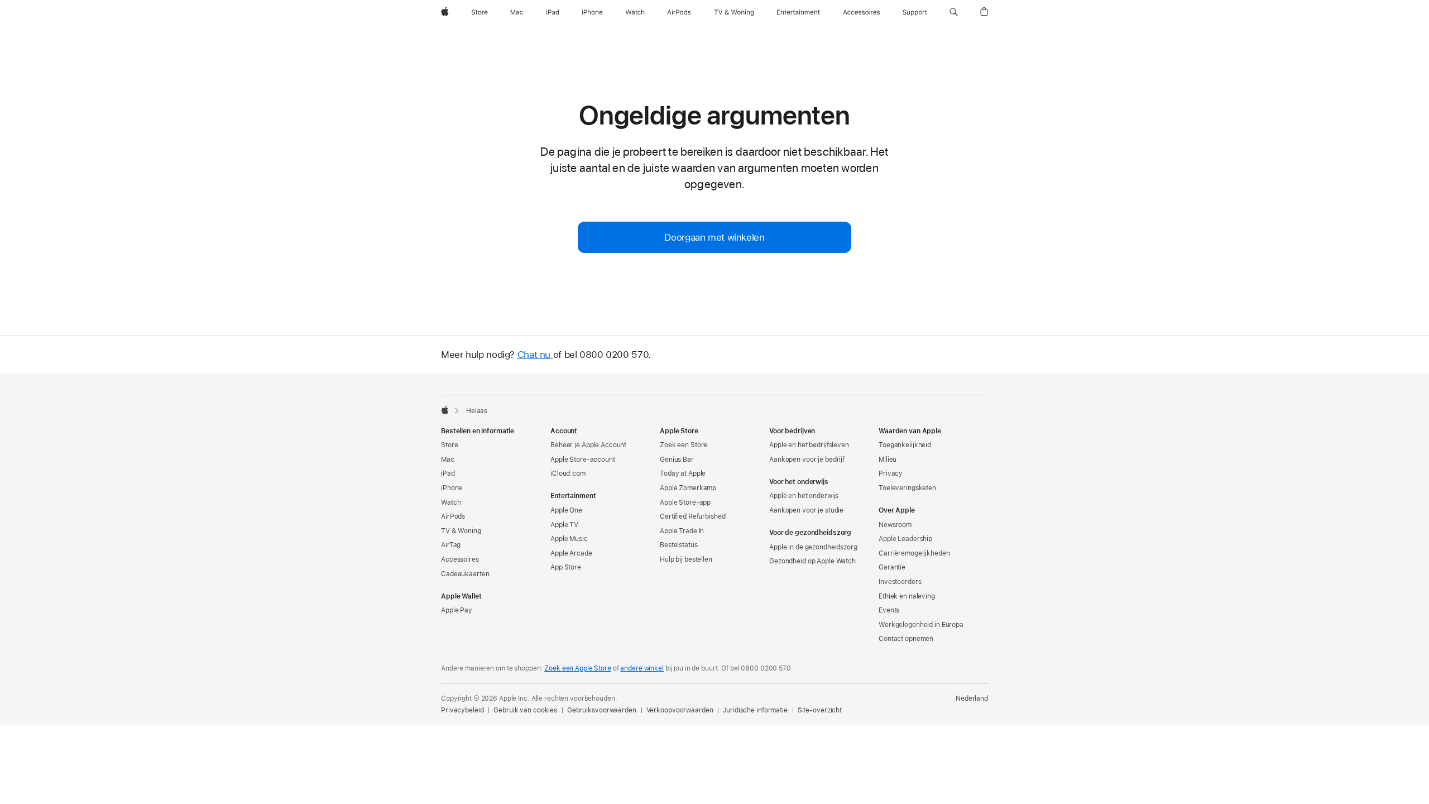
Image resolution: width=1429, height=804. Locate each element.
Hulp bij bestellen (686, 559)
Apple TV (564, 525)
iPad (448, 473)
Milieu (887, 459)
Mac (447, 459)
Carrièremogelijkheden (914, 553)
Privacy (891, 473)
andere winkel (641, 668)
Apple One (566, 510)
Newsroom (895, 525)
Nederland (972, 698)
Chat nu (535, 354)
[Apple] (445, 410)
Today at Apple (683, 473)
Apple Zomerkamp (688, 488)
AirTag (451, 545)
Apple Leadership (905, 539)
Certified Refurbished (692, 516)
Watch (451, 502)
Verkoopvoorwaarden (679, 710)
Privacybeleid (462, 710)
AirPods (453, 516)
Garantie (892, 567)
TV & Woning (461, 531)
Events (889, 610)
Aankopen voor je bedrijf (807, 459)
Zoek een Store (683, 445)
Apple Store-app (685, 502)
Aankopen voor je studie (806, 510)
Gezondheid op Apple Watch (812, 561)
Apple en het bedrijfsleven (809, 445)
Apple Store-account (582, 459)
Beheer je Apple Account (588, 445)
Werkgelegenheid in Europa (921, 625)
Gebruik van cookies (525, 710)
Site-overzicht (820, 710)
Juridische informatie (755, 710)
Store (449, 445)
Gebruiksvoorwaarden (601, 710)
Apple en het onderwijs (803, 496)
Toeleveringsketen (907, 488)
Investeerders (900, 582)
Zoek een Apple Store (577, 668)
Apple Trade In (682, 531)
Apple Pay (456, 610)
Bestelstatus (679, 545)
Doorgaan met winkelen (714, 237)
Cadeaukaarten (465, 574)
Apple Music (569, 539)
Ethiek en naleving (907, 596)
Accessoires (460, 559)
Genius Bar (677, 459)
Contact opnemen (906, 639)
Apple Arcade (571, 553)
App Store (565, 567)
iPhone (451, 488)
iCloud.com (568, 473)
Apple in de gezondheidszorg (813, 547)
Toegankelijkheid (905, 445)
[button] (953, 12)
